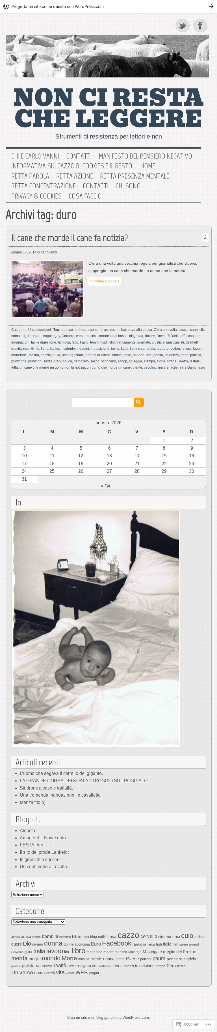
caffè (102, 937)
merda (19, 958)
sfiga (83, 966)
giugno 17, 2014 (23, 252)
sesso (73, 965)
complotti (18, 336)
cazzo (128, 935)
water (70, 973)
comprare (34, 336)
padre (120, 959)
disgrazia (136, 336)
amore (36, 937)
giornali (194, 944)
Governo (17, 952)
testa (181, 966)
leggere (163, 349)
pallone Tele (142, 355)
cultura (199, 937)
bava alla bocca (140, 330)
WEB (81, 972)
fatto (75, 342)
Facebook (201, 25)
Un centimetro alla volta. (44, 866)
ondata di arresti (98, 355)
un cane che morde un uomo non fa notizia (52, 367)
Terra (171, 965)
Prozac (47, 966)
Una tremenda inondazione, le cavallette (60, 795)
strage (172, 361)
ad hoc (80, 330)
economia (82, 944)
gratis (28, 952)
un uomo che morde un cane (109, 367)
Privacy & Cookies (36, 196)
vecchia (150, 367)
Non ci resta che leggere (109, 108)
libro (78, 951)
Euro (96, 944)
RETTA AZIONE (74, 176)
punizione (19, 361)
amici (26, 936)
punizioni (35, 361)
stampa (149, 361)
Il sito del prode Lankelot (44, 852)
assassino (112, 330)
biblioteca (80, 936)
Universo (22, 972)
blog (93, 937)
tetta (14, 367)
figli (159, 944)
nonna (108, 959)
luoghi (198, 349)
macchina (94, 952)
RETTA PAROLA (30, 176)
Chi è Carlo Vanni (35, 156)
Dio (27, 943)
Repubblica (63, 361)
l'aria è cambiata (142, 349)
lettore (186, 349)
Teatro (183, 361)
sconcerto (108, 361)
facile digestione (43, 342)
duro (199, 336)
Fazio (84, 342)
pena (184, 355)
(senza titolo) (32, 802)
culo (187, 935)
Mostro (34, 355)
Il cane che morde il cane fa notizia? (70, 238)
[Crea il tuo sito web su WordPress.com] (108, 6)
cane (194, 330)
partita (158, 355)
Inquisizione (100, 349)
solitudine (105, 966)
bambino (65, 937)
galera (183, 944)
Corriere (68, 336)
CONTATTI (95, 186)
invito (115, 349)
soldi (92, 965)
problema (31, 965)
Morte (69, 958)
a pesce (67, 330)
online (117, 355)
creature (82, 336)
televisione (145, 966)
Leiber (175, 349)
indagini (83, 349)
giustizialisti (175, 342)
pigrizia (189, 959)
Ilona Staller (50, 349)
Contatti (79, 156)
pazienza (172, 355)
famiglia (64, 342)
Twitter (182, 25)
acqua (15, 937)
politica (195, 355)
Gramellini (193, 342)
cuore (16, 944)
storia (117, 966)
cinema (164, 936)
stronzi (129, 966)
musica (83, 959)
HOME (147, 166)
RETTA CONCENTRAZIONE (43, 186)
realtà (60, 965)
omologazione (73, 355)
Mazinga (135, 952)
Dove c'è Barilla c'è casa (175, 336)
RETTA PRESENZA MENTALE (134, 176)
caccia (183, 330)
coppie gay (51, 336)
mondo (51, 958)
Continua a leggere (105, 281)
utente (137, 367)
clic (202, 330)
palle (127, 355)
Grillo (35, 349)
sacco (94, 361)
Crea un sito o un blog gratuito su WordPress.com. (108, 1017)
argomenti (94, 330)
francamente (126, 342)
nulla (56, 355)
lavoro (54, 951)
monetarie (19, 355)
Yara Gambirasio (192, 367)
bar (123, 330)
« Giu (106, 485)
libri (67, 951)
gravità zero (20, 349)
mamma (121, 952)
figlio (167, 944)
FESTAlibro (31, 844)
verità (50, 973)
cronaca (104, 336)
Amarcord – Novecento (43, 837)
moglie (35, 958)
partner (145, 959)
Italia (124, 349)
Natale (96, 959)
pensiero (174, 959)
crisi (93, 336)
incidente (68, 349)
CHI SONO (128, 186)
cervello (148, 936)
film (112, 342)
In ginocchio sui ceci (40, 859)
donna (53, 943)
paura (159, 958)
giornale (143, 342)
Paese (132, 958)
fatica (151, 944)
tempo (160, 966)
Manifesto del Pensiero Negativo (145, 156)
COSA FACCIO (85, 196)
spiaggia (135, 361)
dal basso (119, 336)
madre (108, 952)
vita (60, 972)
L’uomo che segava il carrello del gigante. (61, 773)
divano (37, 944)
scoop (122, 361)
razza (48, 361)
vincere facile (167, 367)
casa (111, 936)
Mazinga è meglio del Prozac (169, 951)
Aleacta (27, 830)
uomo (39, 973)
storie (161, 361)
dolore (150, 336)
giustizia (158, 342)
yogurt (94, 973)
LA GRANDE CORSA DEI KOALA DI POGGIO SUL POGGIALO (83, 780)
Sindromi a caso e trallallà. (46, 788)
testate (195, 361)
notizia (46, 355)
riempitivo (81, 361)
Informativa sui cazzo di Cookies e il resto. (72, 166)
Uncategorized (39, 330)
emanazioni (20, 342)
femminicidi (99, 342)
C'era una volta (165, 330)
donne (68, 944)
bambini (50, 936)
